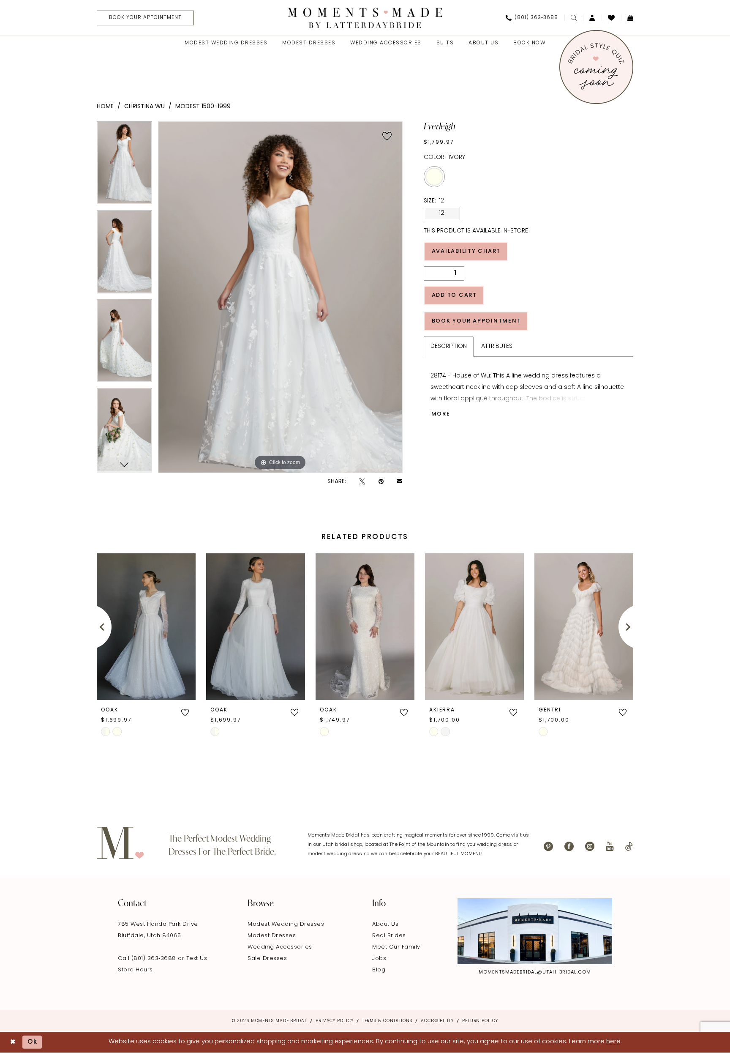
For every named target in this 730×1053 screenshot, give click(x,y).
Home (105, 107)
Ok (32, 1042)
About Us (385, 924)
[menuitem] (142, 18)
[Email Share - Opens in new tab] (400, 482)
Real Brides (389, 935)
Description (448, 346)
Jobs (379, 958)
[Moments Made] (365, 17)
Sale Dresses (267, 958)
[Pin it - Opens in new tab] (381, 481)
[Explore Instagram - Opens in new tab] (535, 931)
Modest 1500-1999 (203, 107)
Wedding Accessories (280, 947)
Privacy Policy (335, 1021)
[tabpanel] (124, 166)
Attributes (496, 346)
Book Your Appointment (476, 321)
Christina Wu (144, 107)
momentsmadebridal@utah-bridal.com (535, 972)
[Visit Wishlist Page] (611, 17)
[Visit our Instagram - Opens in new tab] (590, 846)
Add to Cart (454, 295)
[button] (592, 18)
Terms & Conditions (387, 1021)
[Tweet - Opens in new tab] (362, 481)
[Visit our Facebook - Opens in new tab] (569, 846)
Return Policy (480, 1021)
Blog (378, 970)
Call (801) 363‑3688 (148, 958)
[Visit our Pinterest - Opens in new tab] (548, 846)
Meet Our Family (396, 947)
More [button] (440, 414)
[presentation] (146, 626)
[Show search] (573, 18)
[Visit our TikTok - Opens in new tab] (629, 846)
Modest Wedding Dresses (286, 924)
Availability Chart (466, 251)
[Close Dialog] (13, 1042)
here (613, 1042)
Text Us (196, 958)
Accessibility (437, 1021)
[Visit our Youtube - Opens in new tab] (609, 846)
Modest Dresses (272, 935)
